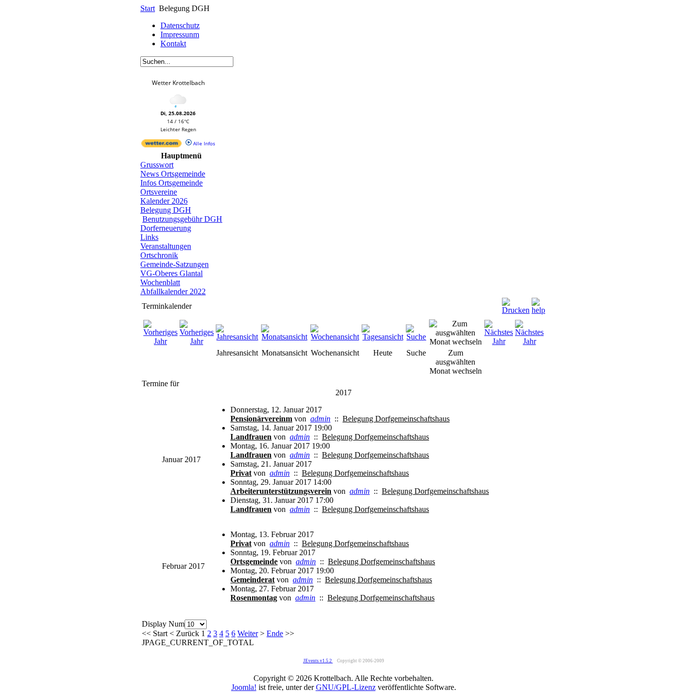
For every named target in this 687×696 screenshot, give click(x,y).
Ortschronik (159, 255)
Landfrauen (251, 436)
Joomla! (243, 687)
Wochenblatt (160, 282)
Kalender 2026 (164, 201)
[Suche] (416, 336)
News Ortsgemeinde (172, 173)
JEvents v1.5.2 (318, 660)
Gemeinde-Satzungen (174, 264)
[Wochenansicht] (335, 336)
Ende (275, 633)
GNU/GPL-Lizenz (346, 687)
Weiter (247, 633)
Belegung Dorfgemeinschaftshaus (396, 418)
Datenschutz (180, 25)
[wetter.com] (161, 145)
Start (147, 8)
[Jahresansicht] (237, 336)
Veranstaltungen (165, 246)
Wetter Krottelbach (178, 82)
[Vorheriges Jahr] (160, 341)
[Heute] (383, 336)
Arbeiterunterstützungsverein (280, 491)
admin (320, 418)
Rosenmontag (253, 597)
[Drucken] (516, 303)
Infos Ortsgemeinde (171, 183)
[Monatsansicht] (284, 336)
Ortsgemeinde (254, 561)
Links (149, 237)
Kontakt (173, 43)
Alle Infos (203, 143)
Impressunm (179, 34)
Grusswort (157, 164)
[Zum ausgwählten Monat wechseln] (455, 341)
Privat (240, 473)
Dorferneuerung (165, 228)
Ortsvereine (158, 192)
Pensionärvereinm (261, 418)
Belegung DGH (165, 210)
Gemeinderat (252, 579)
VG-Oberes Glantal (171, 273)
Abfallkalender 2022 (173, 291)
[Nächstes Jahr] (498, 341)
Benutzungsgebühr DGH (182, 219)
